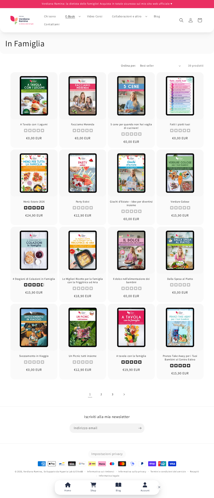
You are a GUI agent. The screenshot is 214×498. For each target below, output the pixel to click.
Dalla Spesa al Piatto (180, 279)
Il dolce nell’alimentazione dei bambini (131, 280)
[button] (71, 16)
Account (145, 490)
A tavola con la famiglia (131, 356)
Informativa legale (109, 475)
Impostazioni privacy (107, 454)
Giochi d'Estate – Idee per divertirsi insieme (131, 203)
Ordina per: (128, 65)
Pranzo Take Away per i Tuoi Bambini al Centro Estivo (180, 357)
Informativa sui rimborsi (100, 471)
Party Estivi (82, 201)
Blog (118, 490)
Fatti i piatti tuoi (180, 124)
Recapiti (194, 471)
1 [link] (90, 394)
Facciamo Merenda (82, 124)
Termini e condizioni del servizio (168, 471)
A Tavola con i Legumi (34, 124)
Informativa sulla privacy (132, 471)
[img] (34, 208)
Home (67, 490)
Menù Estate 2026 (34, 201)
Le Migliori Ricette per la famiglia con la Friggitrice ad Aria (82, 280)
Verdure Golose (180, 201)
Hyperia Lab (66, 471)
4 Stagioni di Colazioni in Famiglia (34, 279)
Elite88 (79, 471)
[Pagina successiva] (124, 394)
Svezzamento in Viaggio (34, 356)
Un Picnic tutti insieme (83, 356)
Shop (93, 490)
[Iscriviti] (139, 428)
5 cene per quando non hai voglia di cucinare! (131, 126)
